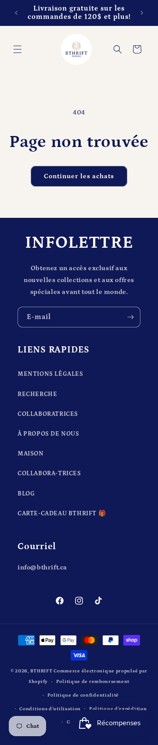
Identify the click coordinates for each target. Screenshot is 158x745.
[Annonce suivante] (141, 12)
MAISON (31, 453)
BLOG (26, 493)
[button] (17, 49)
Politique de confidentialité (83, 695)
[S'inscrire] (130, 317)
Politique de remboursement (92, 681)
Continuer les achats (79, 176)
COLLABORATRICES (48, 414)
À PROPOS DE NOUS (48, 433)
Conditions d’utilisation (50, 709)
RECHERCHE (37, 394)
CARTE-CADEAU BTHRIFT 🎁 (62, 513)
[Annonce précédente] (16, 12)
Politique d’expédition (118, 709)
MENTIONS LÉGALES (50, 374)
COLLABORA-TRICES (49, 473)
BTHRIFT (41, 671)
